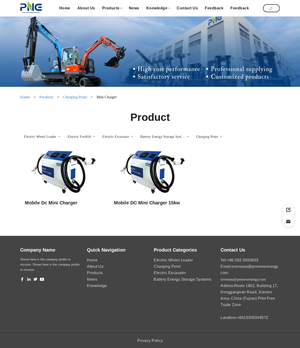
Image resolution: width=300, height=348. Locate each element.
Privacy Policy (150, 341)
